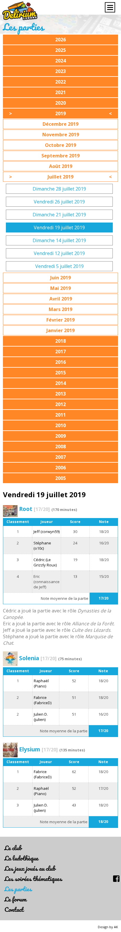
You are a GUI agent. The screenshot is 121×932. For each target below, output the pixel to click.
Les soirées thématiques (33, 878)
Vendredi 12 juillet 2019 (59, 253)
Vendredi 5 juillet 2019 (59, 266)
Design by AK (108, 927)
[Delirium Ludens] (19, 11)
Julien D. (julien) (41, 717)
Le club (12, 848)
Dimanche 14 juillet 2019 (59, 240)
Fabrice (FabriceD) (42, 700)
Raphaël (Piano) (41, 683)
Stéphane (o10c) (42, 545)
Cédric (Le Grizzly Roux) (45, 562)
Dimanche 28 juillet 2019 (59, 189)
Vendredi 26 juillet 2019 (59, 201)
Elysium (38, 749)
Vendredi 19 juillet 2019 (59, 227)
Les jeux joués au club (29, 868)
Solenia (38, 658)
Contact (13, 909)
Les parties (18, 889)
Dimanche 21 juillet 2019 (59, 214)
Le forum (15, 899)
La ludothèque (21, 858)
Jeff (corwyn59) (46, 531)
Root (34, 508)
